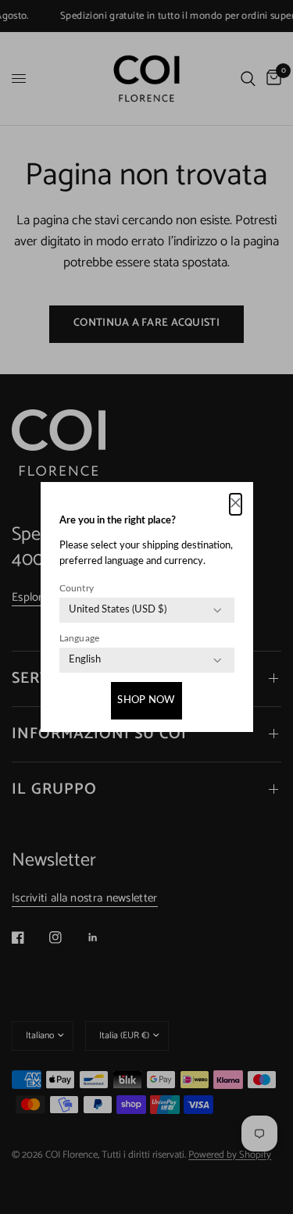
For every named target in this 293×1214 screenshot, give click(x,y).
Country (77, 588)
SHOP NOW (146, 700)
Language (79, 638)
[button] (235, 504)
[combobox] (117, 610)
